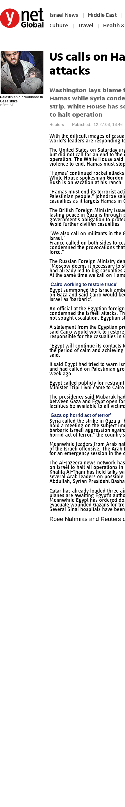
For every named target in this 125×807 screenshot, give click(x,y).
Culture (58, 25)
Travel (85, 25)
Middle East (102, 15)
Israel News (63, 15)
